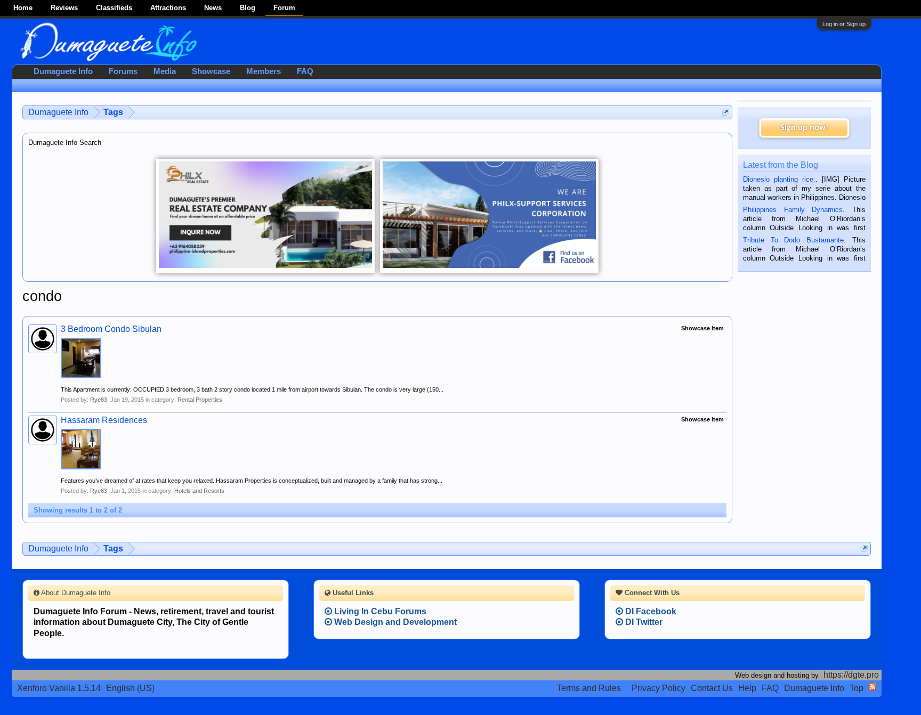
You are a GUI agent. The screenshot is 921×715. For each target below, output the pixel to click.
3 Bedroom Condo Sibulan (111, 329)
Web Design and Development (394, 622)
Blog (247, 8)
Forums (123, 71)
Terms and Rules (589, 688)
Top (856, 688)
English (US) (130, 688)
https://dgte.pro (851, 674)
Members (263, 71)
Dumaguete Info (63, 71)
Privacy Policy (658, 688)
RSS (872, 686)
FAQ (305, 71)
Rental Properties (199, 399)
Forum (284, 8)
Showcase (211, 71)
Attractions (168, 8)
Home (23, 8)
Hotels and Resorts (199, 491)
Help (747, 688)
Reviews (64, 8)
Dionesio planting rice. (779, 179)
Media (165, 71)
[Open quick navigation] (725, 112)
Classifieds (114, 8)
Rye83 (98, 399)
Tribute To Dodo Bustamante (793, 240)
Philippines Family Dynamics (793, 210)
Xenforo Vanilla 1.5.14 (59, 688)
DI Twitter (643, 622)
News (213, 8)
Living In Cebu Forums (379, 611)
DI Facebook (649, 611)
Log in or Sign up (844, 24)
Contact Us (712, 688)
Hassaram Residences (104, 420)
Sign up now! (804, 128)
